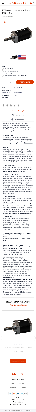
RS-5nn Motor (9, 68)
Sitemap (28, 410)
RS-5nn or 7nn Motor (11, 71)
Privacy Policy (18, 380)
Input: (5, 66)
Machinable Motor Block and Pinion (16, 75)
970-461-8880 (19, 402)
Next (35, 337)
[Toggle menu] (5, 3)
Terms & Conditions (18, 383)
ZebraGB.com (28, 143)
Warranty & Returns (18, 387)
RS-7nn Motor (9, 73)
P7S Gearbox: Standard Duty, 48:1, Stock (18, 348)
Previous (1, 337)
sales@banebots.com (19, 404)
